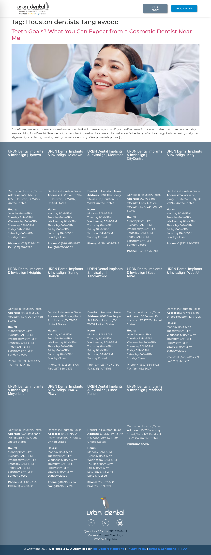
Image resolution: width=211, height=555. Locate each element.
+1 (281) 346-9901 (148, 251)
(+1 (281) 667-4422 (29, 361)
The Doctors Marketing (108, 548)
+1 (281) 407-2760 (108, 364)
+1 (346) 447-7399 (188, 357)
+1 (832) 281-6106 (68, 364)
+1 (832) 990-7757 (188, 243)
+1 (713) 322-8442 (29, 243)
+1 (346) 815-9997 (69, 243)
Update (112, 539)
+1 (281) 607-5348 (108, 243)
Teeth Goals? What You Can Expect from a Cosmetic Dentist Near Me (102, 34)
